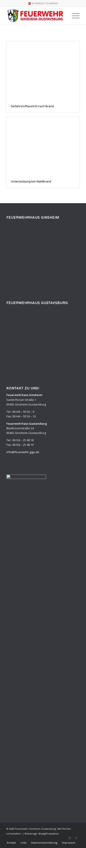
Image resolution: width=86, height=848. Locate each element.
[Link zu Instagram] (69, 838)
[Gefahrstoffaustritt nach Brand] (42, 70)
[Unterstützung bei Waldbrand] (42, 146)
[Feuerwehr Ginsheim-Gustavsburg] (35, 15)
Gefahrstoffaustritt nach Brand (32, 106)
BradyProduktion (49, 833)
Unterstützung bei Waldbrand (31, 181)
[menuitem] (73, 15)
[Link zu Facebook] (76, 838)
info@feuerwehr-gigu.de (22, 452)
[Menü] (73, 15)
